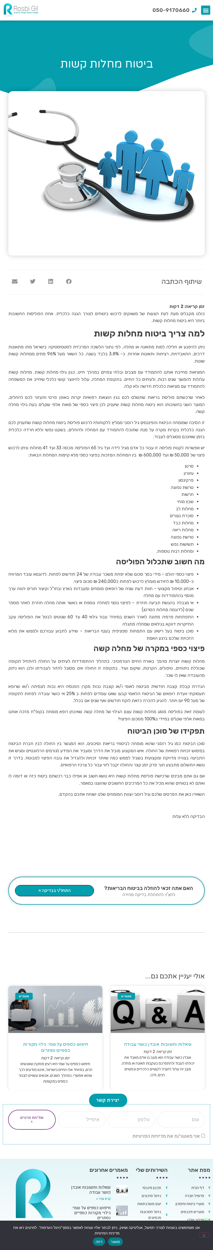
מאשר (115, 1241)
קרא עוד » (103, 1198)
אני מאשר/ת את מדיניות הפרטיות (166, 1136)
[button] (205, 10)
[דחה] (204, 1235)
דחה (99, 1241)
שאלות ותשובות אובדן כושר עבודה (157, 1044)
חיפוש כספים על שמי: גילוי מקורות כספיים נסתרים (91, 1213)
